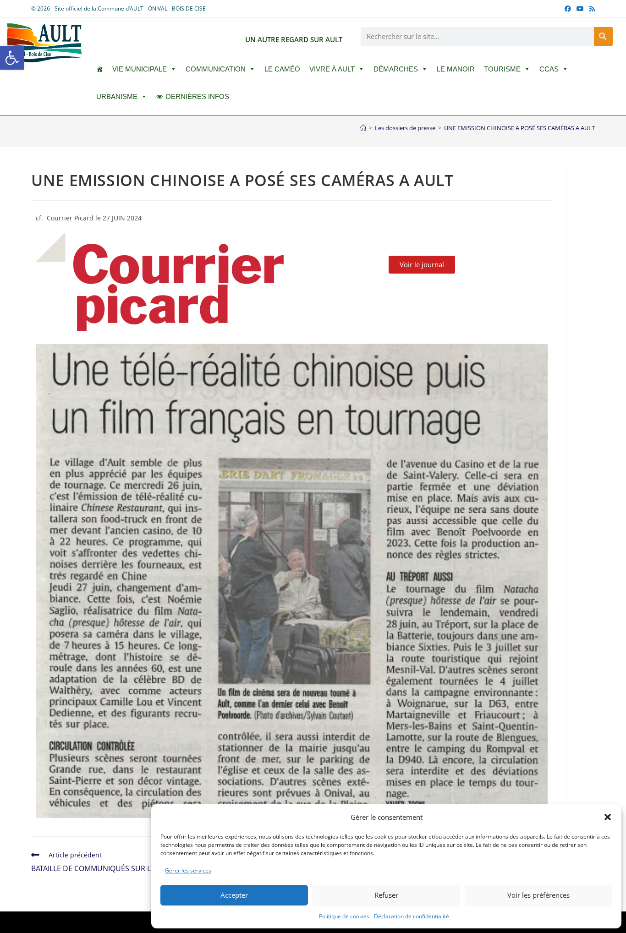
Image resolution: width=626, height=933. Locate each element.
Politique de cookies (344, 916)
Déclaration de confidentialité (411, 916)
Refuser (386, 895)
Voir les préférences (538, 895)
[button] (12, 58)
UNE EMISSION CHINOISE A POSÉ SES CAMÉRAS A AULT (519, 128)
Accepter (234, 895)
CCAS (549, 69)
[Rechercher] (603, 36)
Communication (216, 69)
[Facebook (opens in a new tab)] (568, 8)
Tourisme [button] (502, 69)
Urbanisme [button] (116, 96)
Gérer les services (188, 870)
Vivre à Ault (332, 69)
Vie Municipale (139, 69)
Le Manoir (456, 69)
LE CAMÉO (282, 69)
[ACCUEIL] (100, 69)
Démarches (395, 69)
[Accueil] (363, 128)
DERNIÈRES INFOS (197, 96)
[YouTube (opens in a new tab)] (580, 8)
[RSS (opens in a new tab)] (591, 8)
